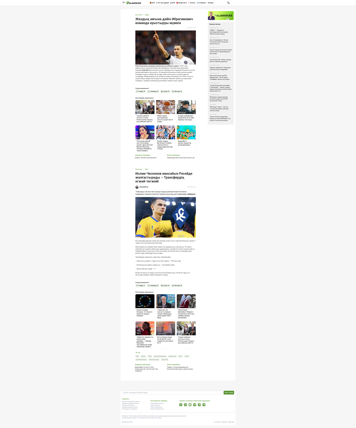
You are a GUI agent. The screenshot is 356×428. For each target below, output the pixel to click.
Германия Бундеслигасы (130, 407)
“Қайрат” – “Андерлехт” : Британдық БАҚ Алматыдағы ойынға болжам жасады (219, 32)
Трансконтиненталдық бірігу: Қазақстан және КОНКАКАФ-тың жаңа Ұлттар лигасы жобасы (220, 118)
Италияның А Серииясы (129, 409)
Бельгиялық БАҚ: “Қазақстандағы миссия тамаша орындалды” (220, 60)
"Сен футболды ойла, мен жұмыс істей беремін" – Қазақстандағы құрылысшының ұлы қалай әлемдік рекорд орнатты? (220, 88)
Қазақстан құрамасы (160, 356)
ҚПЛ (153, 3)
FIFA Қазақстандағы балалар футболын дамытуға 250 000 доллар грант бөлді (219, 99)
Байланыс (224, 422)
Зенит (180, 356)
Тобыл (187, 356)
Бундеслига (182, 3)
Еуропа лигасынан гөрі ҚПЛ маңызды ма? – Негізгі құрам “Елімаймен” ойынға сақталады (219, 77)
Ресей (149, 356)
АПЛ (173, 3)
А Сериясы (202, 3)
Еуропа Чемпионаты (157, 409)
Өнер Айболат (144, 187)
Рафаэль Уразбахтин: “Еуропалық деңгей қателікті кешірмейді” (220, 68)
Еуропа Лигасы (155, 405)
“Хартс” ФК (164, 359)
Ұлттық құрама (163, 3)
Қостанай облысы (141, 359)
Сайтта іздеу (229, 392)
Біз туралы (217, 422)
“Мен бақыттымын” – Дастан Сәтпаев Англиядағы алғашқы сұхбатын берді (219, 108)
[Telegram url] (195, 405)
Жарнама (231, 422)
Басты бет (138, 15)
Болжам (210, 3)
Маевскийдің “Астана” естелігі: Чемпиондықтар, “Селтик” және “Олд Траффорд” (146, 369)
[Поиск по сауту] (228, 2)
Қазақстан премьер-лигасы (131, 401)
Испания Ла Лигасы (128, 405)
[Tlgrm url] (199, 405)
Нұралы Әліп (172, 356)
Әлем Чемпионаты (157, 407)
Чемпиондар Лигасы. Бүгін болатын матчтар (181, 157)
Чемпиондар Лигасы (157, 403)
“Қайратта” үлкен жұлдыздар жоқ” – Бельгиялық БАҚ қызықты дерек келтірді (180, 368)
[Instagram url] (185, 405)
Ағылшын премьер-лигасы (130, 403)
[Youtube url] (190, 405)
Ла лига (192, 3)
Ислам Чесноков (154, 359)
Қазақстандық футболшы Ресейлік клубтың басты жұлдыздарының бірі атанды (221, 51)
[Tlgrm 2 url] (204, 405)
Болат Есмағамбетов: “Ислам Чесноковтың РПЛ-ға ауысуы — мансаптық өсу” (219, 41)
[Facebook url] (180, 405)
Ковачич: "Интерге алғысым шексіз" (146, 157)
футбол (143, 356)
